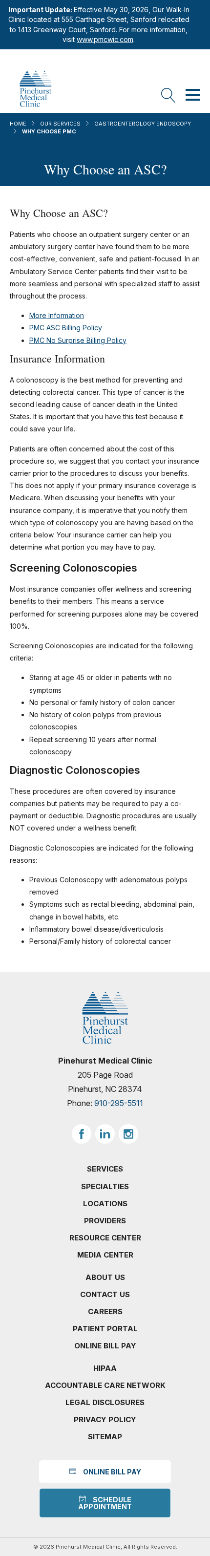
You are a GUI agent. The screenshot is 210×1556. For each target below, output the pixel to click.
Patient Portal (105, 1328)
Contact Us (105, 1294)
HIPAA (105, 1368)
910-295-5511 (118, 1103)
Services (105, 1168)
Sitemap (105, 1436)
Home (18, 123)
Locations (105, 1203)
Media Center (105, 1254)
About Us (105, 1277)
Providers (105, 1220)
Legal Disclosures (105, 1402)
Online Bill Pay (105, 1345)
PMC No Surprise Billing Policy (77, 340)
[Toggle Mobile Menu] (193, 96)
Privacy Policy (105, 1419)
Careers (105, 1311)
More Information (56, 315)
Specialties (105, 1186)
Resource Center (105, 1237)
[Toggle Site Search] (168, 95)
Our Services (60, 123)
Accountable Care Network (105, 1385)
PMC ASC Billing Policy (65, 327)
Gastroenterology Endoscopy (142, 123)
